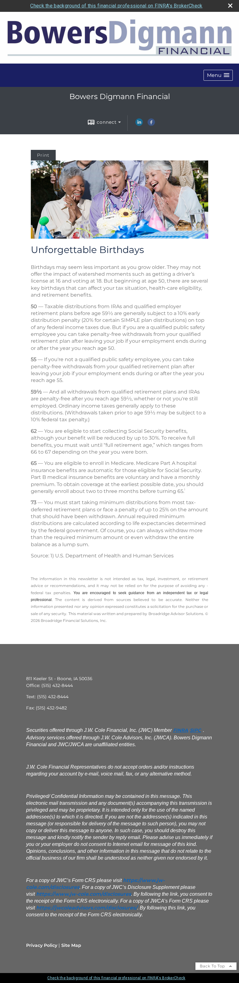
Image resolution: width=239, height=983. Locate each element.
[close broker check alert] (230, 5)
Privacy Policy (41, 945)
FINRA (180, 730)
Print (43, 155)
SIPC (195, 730)
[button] (218, 75)
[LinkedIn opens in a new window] (139, 124)
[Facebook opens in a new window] (151, 124)
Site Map (71, 945)
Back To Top (213, 966)
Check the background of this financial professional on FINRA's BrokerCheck (116, 6)
